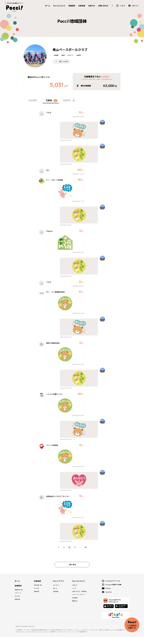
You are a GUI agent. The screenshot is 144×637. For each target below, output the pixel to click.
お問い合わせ (103, 6)
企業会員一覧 (38, 585)
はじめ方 (17, 596)
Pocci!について (59, 6)
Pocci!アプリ (58, 581)
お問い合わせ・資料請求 (79, 591)
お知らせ (91, 6)
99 (85, 547)
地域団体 (71, 6)
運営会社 (74, 601)
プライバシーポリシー (78, 594)
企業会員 (81, 6)
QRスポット (56, 585)
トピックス (18, 593)
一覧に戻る (72, 565)
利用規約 (74, 597)
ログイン (135, 6)
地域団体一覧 (19, 589)
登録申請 (17, 599)
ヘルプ (122, 6)
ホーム (47, 6)
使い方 (55, 588)
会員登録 (55, 591)
